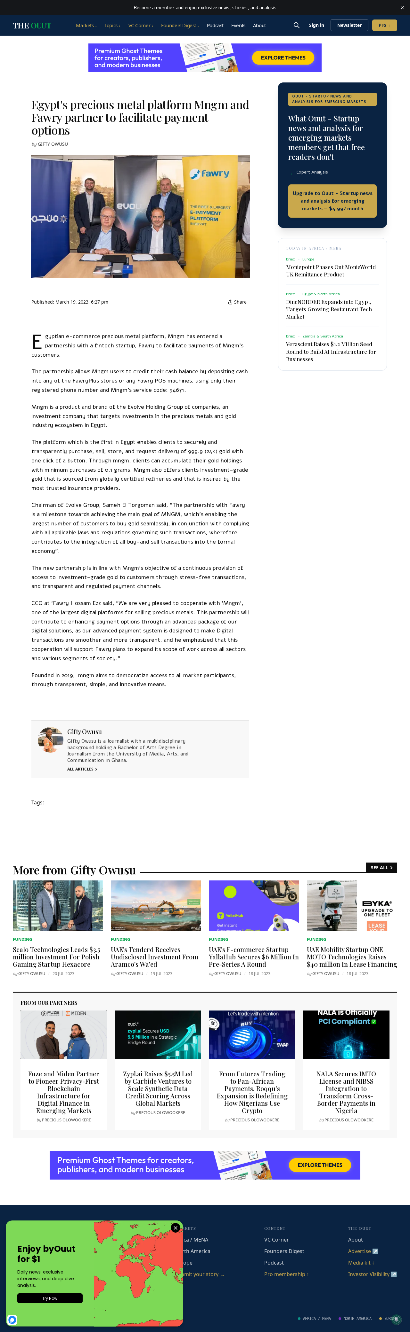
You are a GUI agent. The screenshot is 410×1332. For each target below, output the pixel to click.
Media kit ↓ (361, 1262)
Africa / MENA (191, 1239)
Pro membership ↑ (286, 1274)
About (259, 25)
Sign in (316, 25)
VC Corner (140, 25)
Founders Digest (180, 25)
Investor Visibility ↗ (372, 1274)
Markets (86, 25)
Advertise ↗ (363, 1251)
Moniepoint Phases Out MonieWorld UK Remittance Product (331, 270)
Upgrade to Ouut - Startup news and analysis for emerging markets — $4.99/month (333, 201)
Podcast (215, 25)
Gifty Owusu (53, 144)
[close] (402, 8)
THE (32, 25)
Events (238, 25)
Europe (184, 1262)
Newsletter (349, 25)
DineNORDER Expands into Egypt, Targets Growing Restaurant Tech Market (329, 309)
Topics (112, 25)
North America (192, 1251)
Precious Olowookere (66, 1120)
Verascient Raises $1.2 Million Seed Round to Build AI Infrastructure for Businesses (331, 351)
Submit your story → (200, 1274)
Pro (385, 25)
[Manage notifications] (396, 1319)
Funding (22, 939)
